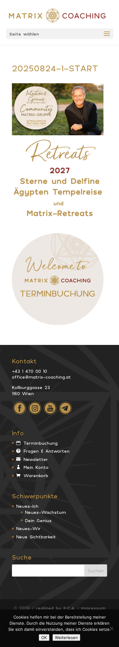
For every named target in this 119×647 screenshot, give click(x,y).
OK (44, 637)
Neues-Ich (27, 506)
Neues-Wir (28, 528)
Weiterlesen (66, 637)
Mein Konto (36, 467)
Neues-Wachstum (45, 512)
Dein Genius (38, 520)
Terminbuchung (40, 443)
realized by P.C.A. (55, 608)
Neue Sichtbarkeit (36, 536)
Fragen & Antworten (46, 451)
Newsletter (35, 459)
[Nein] (111, 628)
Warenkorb (35, 475)
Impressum (93, 608)
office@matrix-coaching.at (41, 377)
